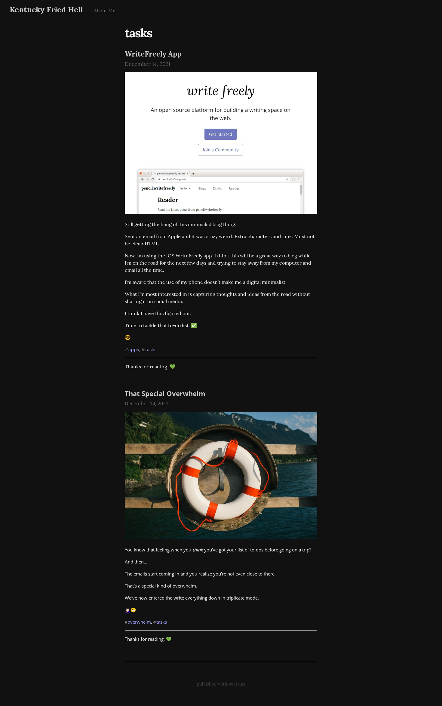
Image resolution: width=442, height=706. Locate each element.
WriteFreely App (153, 54)
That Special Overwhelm (165, 393)
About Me (104, 11)
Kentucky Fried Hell (46, 9)
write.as (237, 684)
